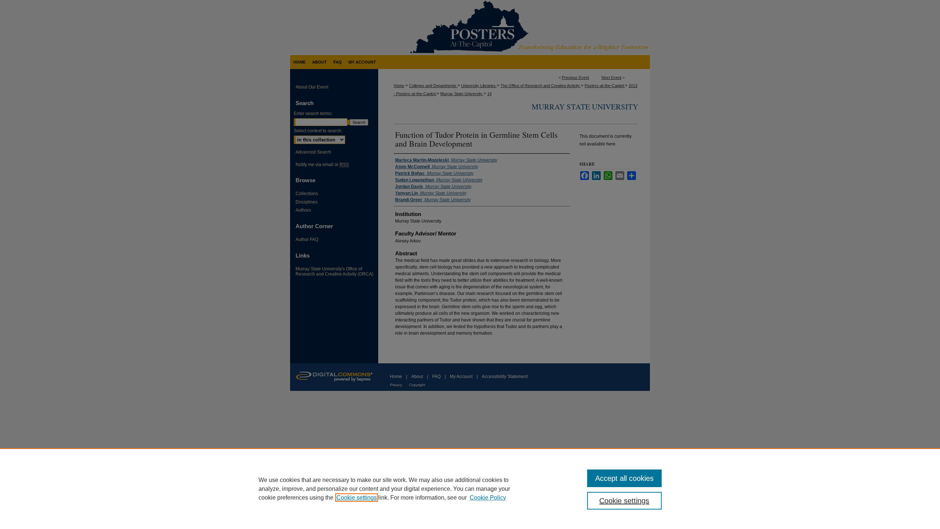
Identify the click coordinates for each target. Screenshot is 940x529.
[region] (470, 488)
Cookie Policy (488, 497)
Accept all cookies (624, 478)
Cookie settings (356, 497)
